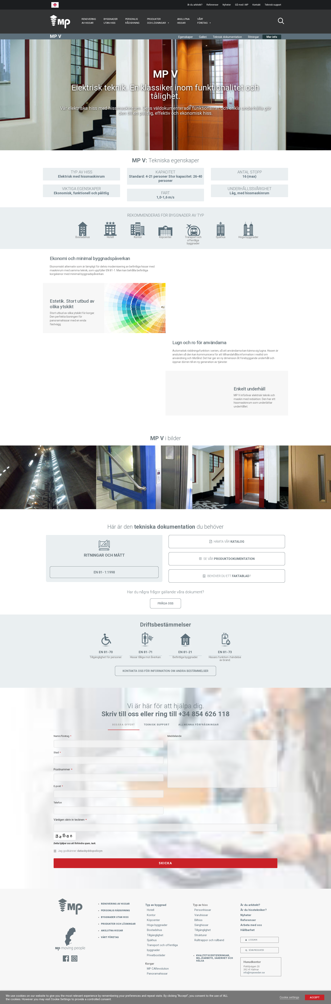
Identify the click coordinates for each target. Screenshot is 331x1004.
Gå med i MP (241, 4)
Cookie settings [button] (289, 997)
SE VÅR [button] (229, 559)
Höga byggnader (157, 925)
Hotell (150, 910)
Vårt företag (110, 937)
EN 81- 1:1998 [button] (104, 572)
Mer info (271, 36)
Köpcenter (153, 920)
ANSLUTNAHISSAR (183, 21)
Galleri (203, 37)
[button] (279, 21)
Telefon (58, 802)
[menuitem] (195, 5)
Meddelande (174, 736)
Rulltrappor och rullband (209, 940)
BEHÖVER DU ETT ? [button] (229, 576)
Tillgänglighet (155, 935)
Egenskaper (185, 37)
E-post (58, 786)
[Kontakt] (70, 940)
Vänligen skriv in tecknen (70, 819)
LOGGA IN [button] (252, 940)
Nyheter (227, 4)
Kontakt (256, 4)
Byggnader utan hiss (115, 917)
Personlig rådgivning (115, 910)
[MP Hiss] (60, 21)
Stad (57, 752)
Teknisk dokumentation (227, 37)
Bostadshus (154, 930)
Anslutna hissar (112, 930)
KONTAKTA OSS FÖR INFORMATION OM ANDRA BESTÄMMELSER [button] (165, 671)
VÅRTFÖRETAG (202, 21)
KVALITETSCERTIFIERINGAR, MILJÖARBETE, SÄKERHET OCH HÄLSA (214, 958)
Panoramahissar (157, 973)
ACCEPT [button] (315, 997)
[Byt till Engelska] (55, 5)
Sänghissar (201, 925)
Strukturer (200, 935)
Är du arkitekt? (194, 4)
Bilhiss (198, 920)
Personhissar (202, 910)
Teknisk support (273, 4)
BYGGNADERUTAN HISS (111, 21)
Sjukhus (152, 940)
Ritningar (253, 37)
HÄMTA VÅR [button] (229, 541)
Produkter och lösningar (118, 924)
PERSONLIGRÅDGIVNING (132, 21)
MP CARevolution (158, 968)
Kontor (151, 915)
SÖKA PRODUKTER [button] (256, 950)
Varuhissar (201, 915)
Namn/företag (62, 736)
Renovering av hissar (115, 903)
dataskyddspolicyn (89, 851)
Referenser (212, 4)
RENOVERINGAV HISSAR (89, 21)
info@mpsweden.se (254, 972)
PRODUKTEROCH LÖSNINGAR (156, 21)
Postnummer (63, 769)
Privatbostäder (156, 955)
